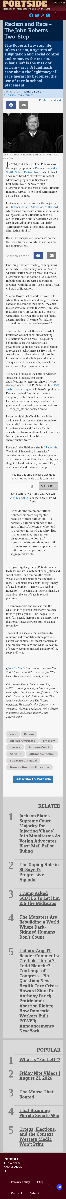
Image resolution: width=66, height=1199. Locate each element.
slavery (15, 747)
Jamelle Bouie (16, 668)
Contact (16, 1193)
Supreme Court (38, 747)
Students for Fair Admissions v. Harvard (34, 207)
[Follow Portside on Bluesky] (37, 16)
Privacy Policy (20, 1182)
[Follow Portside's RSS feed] (48, 16)
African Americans (22, 740)
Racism (29, 734)
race (13, 734)
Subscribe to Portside (33, 779)
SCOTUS (15, 754)
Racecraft (51, 447)
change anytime (19, 497)
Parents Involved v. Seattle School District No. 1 (32, 170)
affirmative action (41, 754)
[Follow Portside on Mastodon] (42, 16)
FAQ (40, 1182)
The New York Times (19, 95)
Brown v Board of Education (29, 767)
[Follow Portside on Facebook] (31, 16)
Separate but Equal (23, 760)
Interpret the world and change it (13, 1164)
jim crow (49, 740)
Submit (35, 1193)
